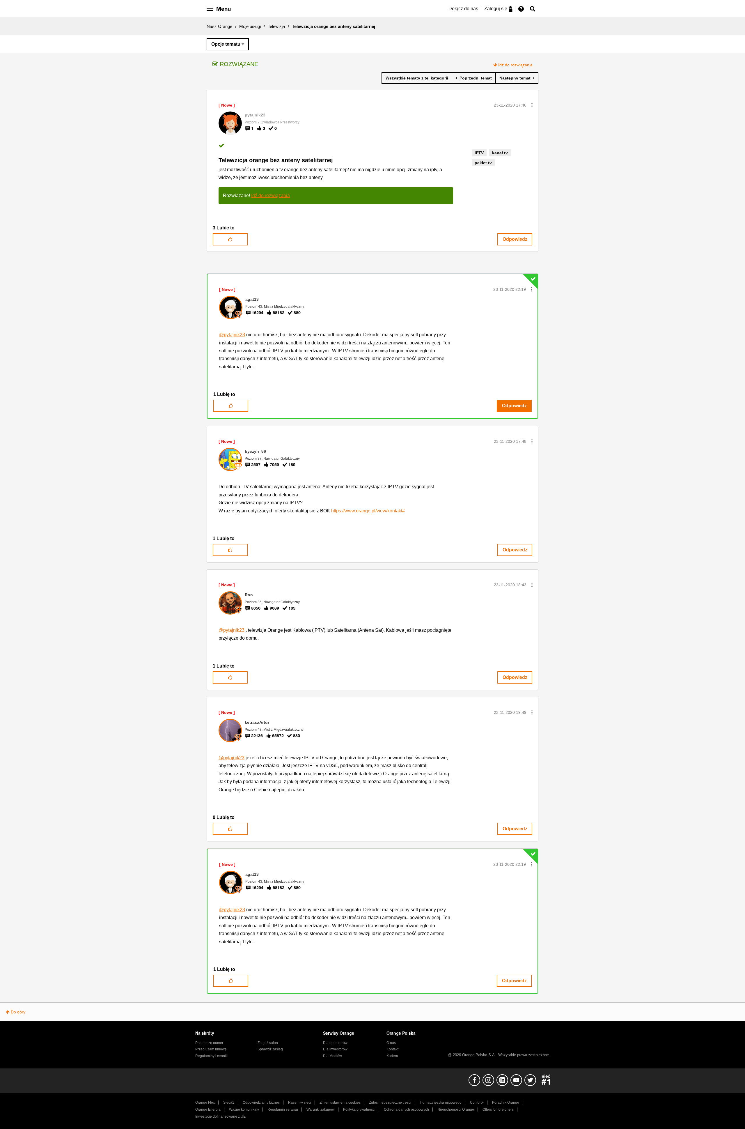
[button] (532, 105)
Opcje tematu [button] (225, 44)
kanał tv (500, 153)
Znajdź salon (268, 1043)
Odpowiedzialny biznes (261, 1102)
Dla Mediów (332, 1056)
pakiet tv (483, 162)
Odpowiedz (515, 239)
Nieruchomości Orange (455, 1109)
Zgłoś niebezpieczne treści (390, 1102)
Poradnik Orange (505, 1102)
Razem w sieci (299, 1102)
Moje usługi (250, 26)
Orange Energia (208, 1109)
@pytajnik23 (232, 334)
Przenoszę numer (209, 1043)
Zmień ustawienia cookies (340, 1102)
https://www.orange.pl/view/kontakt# (368, 510)
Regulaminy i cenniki (211, 1056)
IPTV (479, 153)
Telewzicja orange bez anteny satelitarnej (276, 160)
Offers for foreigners (498, 1109)
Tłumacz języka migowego (441, 1102)
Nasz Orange (219, 26)
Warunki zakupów (320, 1109)
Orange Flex (205, 1102)
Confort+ (477, 1102)
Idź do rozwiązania (515, 65)
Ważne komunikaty (244, 1109)
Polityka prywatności (359, 1109)
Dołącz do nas (463, 8)
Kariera (392, 1056)
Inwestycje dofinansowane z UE (220, 1116)
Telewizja (276, 26)
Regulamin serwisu (282, 1109)
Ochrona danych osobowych (406, 1109)
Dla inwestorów (335, 1049)
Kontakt (392, 1049)
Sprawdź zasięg (270, 1049)
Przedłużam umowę (211, 1049)
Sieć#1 (228, 1102)
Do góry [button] (18, 1012)
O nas (391, 1043)
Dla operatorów (335, 1043)
